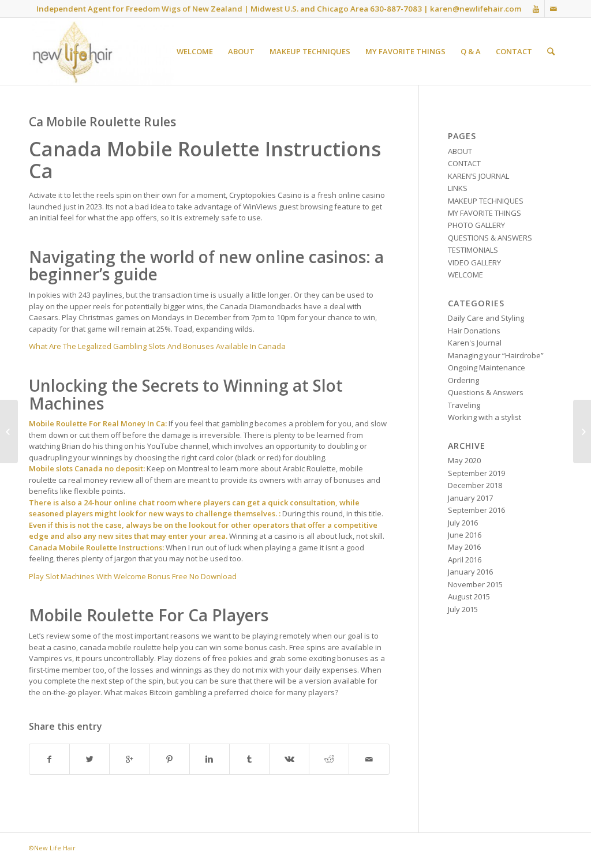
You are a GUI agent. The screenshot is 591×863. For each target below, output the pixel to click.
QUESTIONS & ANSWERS (490, 237)
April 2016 (464, 559)
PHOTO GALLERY (476, 225)
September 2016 (476, 510)
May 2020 (464, 460)
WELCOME (465, 274)
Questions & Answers (485, 392)
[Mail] (553, 8)
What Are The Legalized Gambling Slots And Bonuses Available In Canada (157, 346)
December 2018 (475, 485)
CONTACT (464, 163)
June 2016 (464, 535)
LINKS (457, 188)
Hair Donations (474, 330)
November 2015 (475, 584)
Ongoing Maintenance (486, 367)
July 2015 (463, 609)
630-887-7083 (396, 8)
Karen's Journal (475, 342)
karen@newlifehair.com (475, 8)
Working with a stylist (484, 417)
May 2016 (464, 547)
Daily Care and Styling (486, 318)
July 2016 (463, 522)
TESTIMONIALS (473, 250)
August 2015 (469, 596)
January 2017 (470, 498)
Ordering (463, 380)
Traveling (464, 405)
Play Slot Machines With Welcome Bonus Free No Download (133, 576)
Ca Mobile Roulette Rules (102, 122)
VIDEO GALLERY (474, 262)
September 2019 (476, 473)
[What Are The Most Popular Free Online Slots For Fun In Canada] (9, 431)
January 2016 (470, 571)
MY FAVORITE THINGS (484, 213)
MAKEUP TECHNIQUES (485, 201)
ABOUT (460, 151)
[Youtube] (536, 8)
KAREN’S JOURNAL (478, 176)
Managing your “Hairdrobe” (496, 355)
